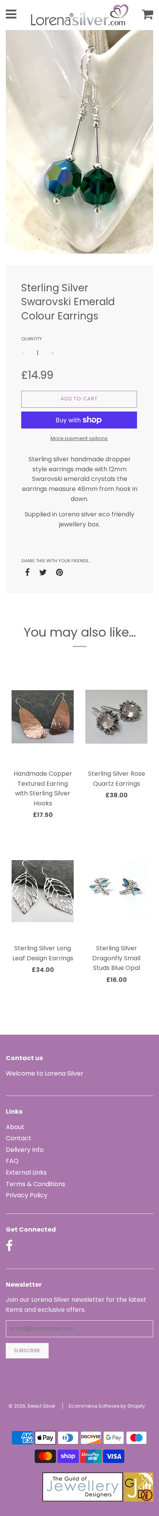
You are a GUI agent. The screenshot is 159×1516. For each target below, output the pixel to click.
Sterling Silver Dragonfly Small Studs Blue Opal (116, 958)
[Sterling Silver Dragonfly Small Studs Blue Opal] (116, 891)
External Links (26, 1172)
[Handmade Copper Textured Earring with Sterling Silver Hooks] (43, 717)
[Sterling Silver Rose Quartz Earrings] (116, 717)
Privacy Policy (26, 1195)
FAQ (12, 1160)
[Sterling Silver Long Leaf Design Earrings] (43, 891)
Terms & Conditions (35, 1184)
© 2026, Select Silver (31, 1406)
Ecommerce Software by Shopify (107, 1406)
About (15, 1127)
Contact (18, 1138)
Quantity (31, 339)
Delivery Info (25, 1149)
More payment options (79, 438)
